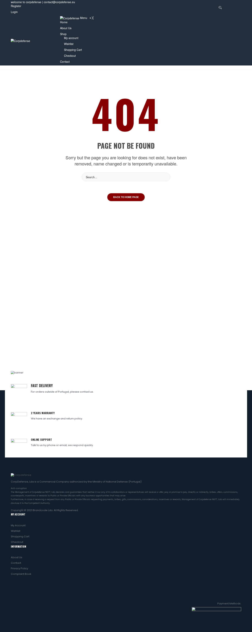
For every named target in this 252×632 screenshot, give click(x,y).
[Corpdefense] (20, 40)
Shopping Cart (20, 536)
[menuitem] (64, 22)
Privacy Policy (19, 568)
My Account (18, 525)
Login (14, 12)
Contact (16, 563)
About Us (16, 557)
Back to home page (126, 197)
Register (16, 6)
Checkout (17, 542)
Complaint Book (21, 574)
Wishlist (15, 531)
